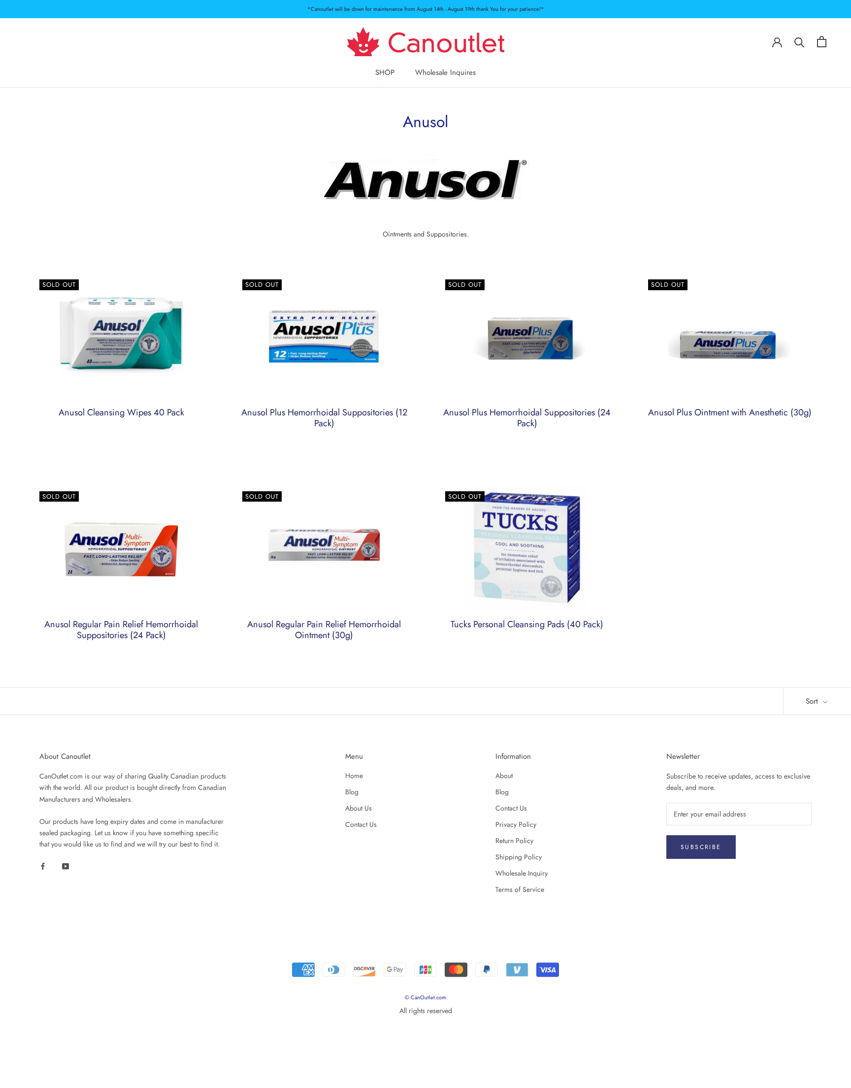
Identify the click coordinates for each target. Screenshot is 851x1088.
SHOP (384, 73)
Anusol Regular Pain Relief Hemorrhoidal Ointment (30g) (324, 630)
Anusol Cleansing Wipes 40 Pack (121, 412)
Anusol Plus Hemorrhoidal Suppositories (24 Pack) (527, 418)
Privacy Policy (515, 824)
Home (354, 776)
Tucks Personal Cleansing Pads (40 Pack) (527, 624)
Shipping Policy (518, 857)
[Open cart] (821, 41)
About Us (358, 808)
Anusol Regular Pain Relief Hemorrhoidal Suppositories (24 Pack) (121, 630)
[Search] (799, 41)
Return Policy (514, 841)
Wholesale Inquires (445, 73)
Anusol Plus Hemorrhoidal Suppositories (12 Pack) (324, 418)
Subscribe (701, 847)
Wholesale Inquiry (521, 873)
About (504, 776)
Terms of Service (519, 889)
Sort (813, 701)
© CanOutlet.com (425, 997)
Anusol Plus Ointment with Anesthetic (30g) (730, 412)
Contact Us (361, 824)
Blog (352, 792)
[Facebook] (42, 865)
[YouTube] (65, 865)
